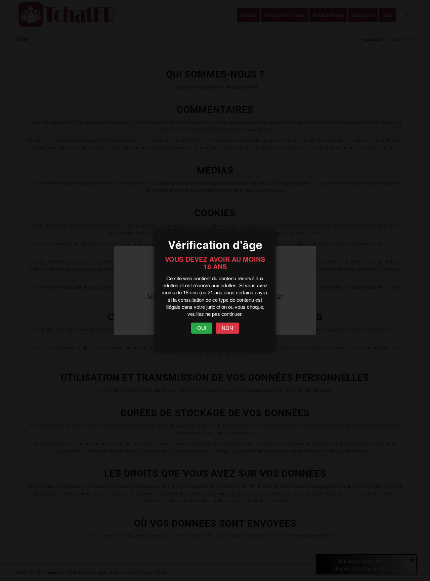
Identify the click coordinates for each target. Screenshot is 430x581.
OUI (201, 328)
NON (227, 328)
